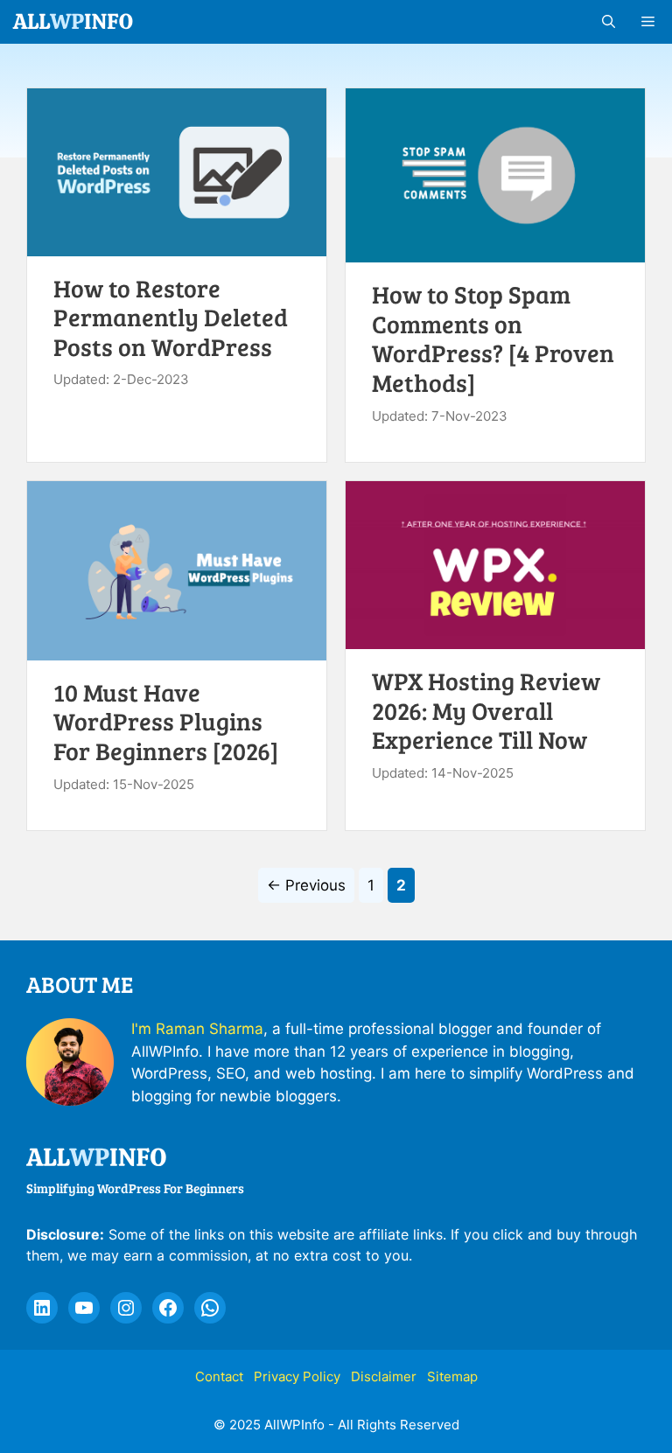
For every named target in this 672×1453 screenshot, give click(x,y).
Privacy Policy (297, 1376)
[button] (608, 22)
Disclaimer (383, 1376)
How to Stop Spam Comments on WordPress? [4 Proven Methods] (493, 338)
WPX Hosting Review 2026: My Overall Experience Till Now (486, 710)
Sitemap (452, 1376)
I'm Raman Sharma (197, 1028)
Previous (306, 885)
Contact (219, 1376)
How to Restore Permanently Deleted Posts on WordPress (170, 317)
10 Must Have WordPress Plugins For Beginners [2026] (165, 721)
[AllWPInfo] (73, 22)
